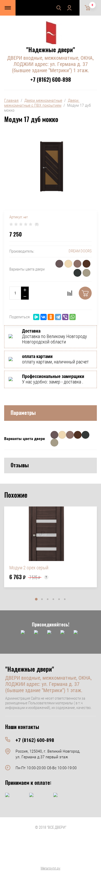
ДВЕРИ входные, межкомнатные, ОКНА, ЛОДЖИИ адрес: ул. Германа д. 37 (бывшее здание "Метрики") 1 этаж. (50, 64)
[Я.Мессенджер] (36, 317)
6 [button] (65, 599)
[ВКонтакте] (43, 317)
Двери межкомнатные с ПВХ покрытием (42, 103)
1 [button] (36, 599)
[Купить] (85, 293)
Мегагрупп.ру (50, 868)
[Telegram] (58, 317)
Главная (11, 100)
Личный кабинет (69, 8)
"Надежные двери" (50, 49)
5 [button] (59, 599)
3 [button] (47, 599)
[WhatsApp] (72, 317)
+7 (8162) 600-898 (50, 79)
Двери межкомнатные (43, 100)
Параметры (23, 412)
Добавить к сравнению (69, 293)
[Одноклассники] (51, 317)
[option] (50, 546)
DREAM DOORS (80, 251)
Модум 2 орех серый (28, 567)
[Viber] (65, 317)
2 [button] (42, 599)
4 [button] (53, 599)
